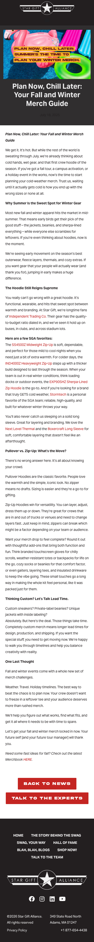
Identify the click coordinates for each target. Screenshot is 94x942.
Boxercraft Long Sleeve (66, 429)
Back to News (47, 784)
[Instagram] (42, 899)
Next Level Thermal (20, 429)
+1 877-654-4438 (74, 930)
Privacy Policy (17, 930)
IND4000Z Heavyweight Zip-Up (28, 363)
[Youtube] (62, 899)
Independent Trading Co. (28, 316)
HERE (27, 759)
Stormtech (58, 394)
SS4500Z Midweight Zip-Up (32, 345)
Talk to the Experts (47, 798)
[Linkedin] (52, 899)
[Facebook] (32, 899)
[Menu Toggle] (47, 20)
